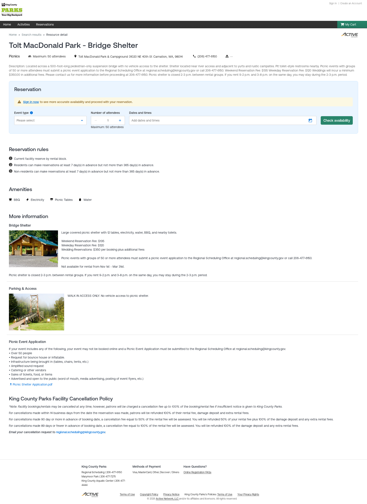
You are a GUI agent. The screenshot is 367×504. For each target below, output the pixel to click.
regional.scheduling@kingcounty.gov (80, 432)
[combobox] (50, 120)
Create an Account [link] (351, 3)
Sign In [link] (333, 3)
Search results (31, 34)
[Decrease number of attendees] (95, 120)
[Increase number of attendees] (120, 120)
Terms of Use (224, 494)
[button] (222, 120)
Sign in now (31, 102)
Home (13, 34)
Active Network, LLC (167, 498)
